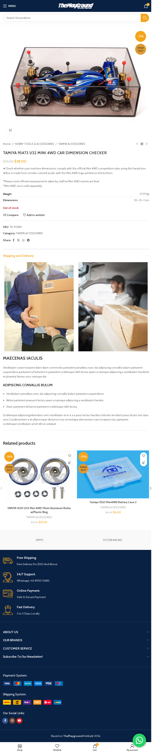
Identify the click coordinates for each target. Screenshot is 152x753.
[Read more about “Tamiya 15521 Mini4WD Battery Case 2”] (143, 462)
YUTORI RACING (112, 540)
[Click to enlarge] (10, 130)
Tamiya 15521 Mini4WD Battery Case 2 (113, 502)
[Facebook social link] (13, 240)
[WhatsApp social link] (23, 240)
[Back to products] (142, 144)
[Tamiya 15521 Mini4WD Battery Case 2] (113, 474)
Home (7, 144)
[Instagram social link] (12, 721)
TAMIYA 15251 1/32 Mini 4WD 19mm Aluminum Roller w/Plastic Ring (39, 510)
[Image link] (33, 683)
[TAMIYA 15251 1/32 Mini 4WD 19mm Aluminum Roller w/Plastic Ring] (39, 477)
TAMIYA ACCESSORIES (71, 144)
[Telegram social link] (28, 240)
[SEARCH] (145, 18)
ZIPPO (39, 540)
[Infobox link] (76, 561)
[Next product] (146, 144)
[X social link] (18, 240)
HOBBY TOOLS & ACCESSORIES (34, 144)
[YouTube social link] (19, 721)
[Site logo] (76, 5)
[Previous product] (137, 144)
